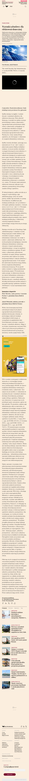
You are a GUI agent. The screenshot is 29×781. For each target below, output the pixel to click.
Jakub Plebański (14, 64)
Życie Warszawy (18, 751)
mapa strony (5, 758)
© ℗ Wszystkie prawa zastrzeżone (10, 599)
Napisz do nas (5, 735)
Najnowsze (16, 608)
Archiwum (4, 747)
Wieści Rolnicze (18, 750)
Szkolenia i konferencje (7, 756)
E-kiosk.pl (16, 742)
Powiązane (4, 608)
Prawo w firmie (5, 23)
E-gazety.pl (17, 744)
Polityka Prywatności (19, 732)
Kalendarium (17, 758)
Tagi (22, 608)
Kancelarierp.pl (17, 748)
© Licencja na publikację (8, 598)
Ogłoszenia (4, 744)
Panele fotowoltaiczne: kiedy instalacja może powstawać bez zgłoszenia (14, 109)
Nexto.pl (16, 745)
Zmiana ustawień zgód (19, 734)
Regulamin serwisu (18, 735)
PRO (11, 6)
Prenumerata (5, 745)
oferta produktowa (6, 760)
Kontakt (4, 734)
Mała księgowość (18, 747)
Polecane (10, 608)
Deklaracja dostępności (19, 738)
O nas (3, 732)
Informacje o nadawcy (19, 737)
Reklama (4, 742)
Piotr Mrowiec (5, 64)
